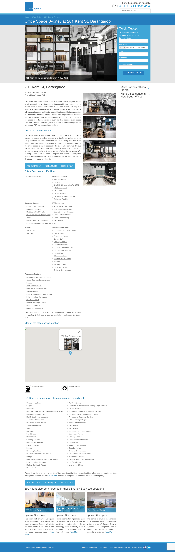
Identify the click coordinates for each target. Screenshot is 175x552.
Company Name (125, 38)
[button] (70, 353)
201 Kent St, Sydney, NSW (129, 35)
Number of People (126, 64)
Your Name (123, 44)
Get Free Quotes (134, 72)
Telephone (123, 58)
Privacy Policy (137, 547)
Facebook (145, 547)
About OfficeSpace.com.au (120, 547)
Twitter (148, 547)
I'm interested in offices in (128, 32)
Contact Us (103, 547)
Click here (53, 476)
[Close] (79, 332)
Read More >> (75, 532)
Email (121, 51)
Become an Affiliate (89, 547)
